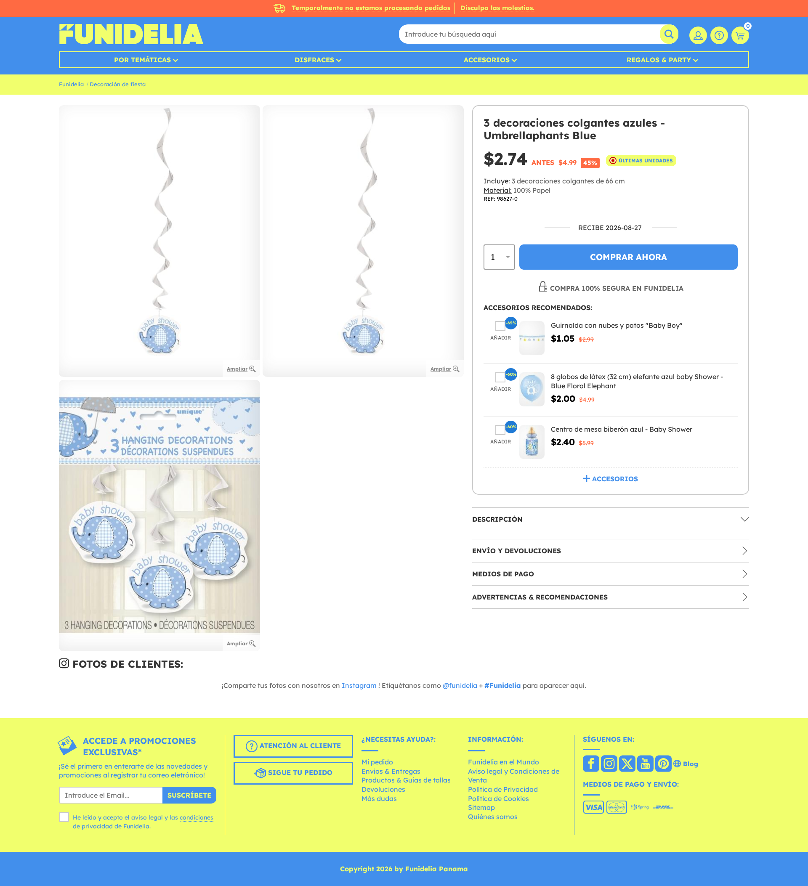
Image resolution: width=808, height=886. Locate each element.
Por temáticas (142, 59)
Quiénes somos (493, 816)
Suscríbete (189, 795)
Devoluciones (383, 789)
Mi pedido (377, 762)
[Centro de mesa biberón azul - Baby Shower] (532, 441)
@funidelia (460, 685)
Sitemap (481, 807)
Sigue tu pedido (299, 772)
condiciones (196, 817)
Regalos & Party (659, 59)
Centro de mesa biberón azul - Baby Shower (621, 428)
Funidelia (71, 84)
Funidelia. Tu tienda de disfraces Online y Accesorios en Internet (131, 34)
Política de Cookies (498, 798)
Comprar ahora (628, 257)
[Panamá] (591, 764)
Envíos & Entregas (390, 771)
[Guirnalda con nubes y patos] (532, 338)
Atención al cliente (299, 745)
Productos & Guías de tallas (406, 780)
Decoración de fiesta (118, 84)
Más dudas (379, 798)
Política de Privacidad (503, 789)
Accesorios (487, 59)
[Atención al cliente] (719, 35)
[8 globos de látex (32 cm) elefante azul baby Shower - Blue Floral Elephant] (532, 389)
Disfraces (314, 59)
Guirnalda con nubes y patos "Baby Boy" (617, 325)
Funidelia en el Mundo (503, 762)
